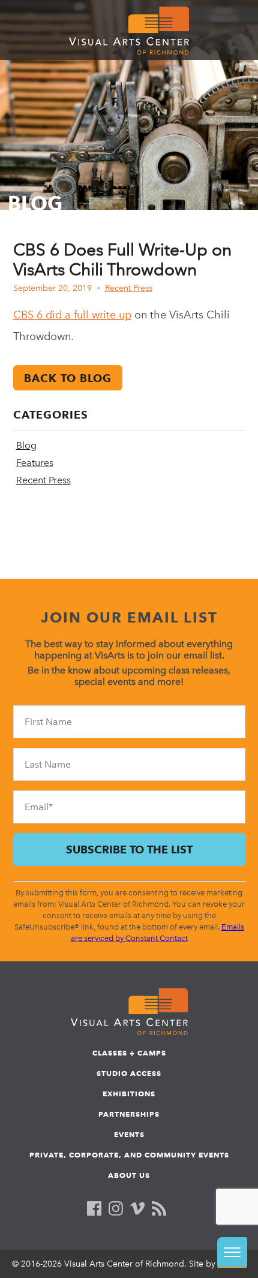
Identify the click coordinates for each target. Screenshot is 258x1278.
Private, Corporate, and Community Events (129, 1154)
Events (129, 1134)
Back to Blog (68, 378)
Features (34, 462)
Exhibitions (129, 1093)
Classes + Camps (129, 1052)
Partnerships (129, 1113)
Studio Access (129, 1073)
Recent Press (128, 288)
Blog (26, 445)
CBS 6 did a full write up (72, 314)
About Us (129, 1175)
